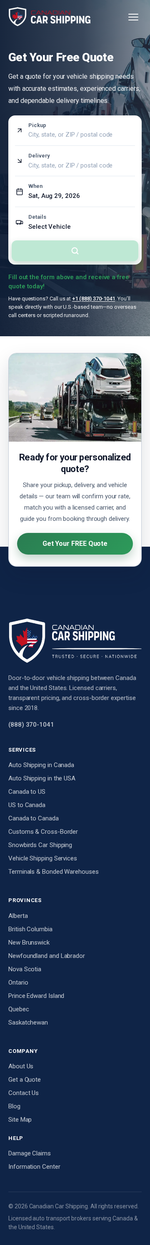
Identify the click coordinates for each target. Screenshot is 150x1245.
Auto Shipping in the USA (41, 778)
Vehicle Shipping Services (42, 858)
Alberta (18, 916)
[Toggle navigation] (133, 17)
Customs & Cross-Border (43, 831)
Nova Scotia (24, 969)
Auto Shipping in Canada (41, 765)
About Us (20, 1066)
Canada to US (26, 791)
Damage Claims (29, 1153)
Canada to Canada (33, 818)
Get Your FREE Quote (75, 544)
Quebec (18, 1009)
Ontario (18, 982)
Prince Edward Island (36, 996)
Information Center (34, 1166)
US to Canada (26, 805)
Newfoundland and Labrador (46, 956)
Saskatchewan (28, 1022)
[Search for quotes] (75, 250)
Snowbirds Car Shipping (40, 845)
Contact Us (23, 1093)
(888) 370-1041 (31, 724)
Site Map (20, 1119)
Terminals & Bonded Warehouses (53, 871)
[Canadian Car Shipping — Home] (49, 17)
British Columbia (30, 929)
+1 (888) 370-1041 (93, 298)
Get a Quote (24, 1079)
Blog (14, 1106)
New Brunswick (29, 942)
